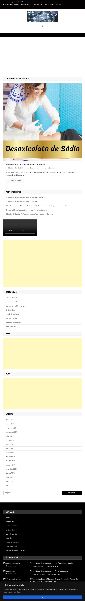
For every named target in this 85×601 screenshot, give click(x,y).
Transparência (37, 4)
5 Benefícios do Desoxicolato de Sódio (25, 164)
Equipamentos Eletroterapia (15, 306)
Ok (42, 598)
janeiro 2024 (10, 452)
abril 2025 (9, 420)
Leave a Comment (49, 168)
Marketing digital (11, 318)
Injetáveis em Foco (12, 314)
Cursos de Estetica (12, 302)
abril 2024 (9, 448)
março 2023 (10, 485)
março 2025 (10, 424)
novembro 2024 (11, 432)
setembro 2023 (11, 469)
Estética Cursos (11, 526)
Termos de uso (25, 4)
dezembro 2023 (11, 457)
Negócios (9, 538)
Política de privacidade (11, 4)
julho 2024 (9, 436)
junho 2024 (10, 440)
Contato (58, 4)
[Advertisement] (42, 58)
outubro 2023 (10, 465)
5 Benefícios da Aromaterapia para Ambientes (22, 202)
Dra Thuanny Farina (33, 168)
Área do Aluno (48, 4)
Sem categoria (11, 326)
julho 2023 (9, 477)
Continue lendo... (16, 180)
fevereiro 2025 (11, 428)
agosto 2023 (10, 473)
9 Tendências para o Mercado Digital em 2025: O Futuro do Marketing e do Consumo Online (37, 206)
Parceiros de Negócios (13, 322)
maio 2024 (9, 444)
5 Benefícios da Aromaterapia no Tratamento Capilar (24, 198)
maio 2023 (9, 481)
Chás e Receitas (11, 298)
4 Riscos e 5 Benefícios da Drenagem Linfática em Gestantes (27, 210)
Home (8, 517)
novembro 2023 (11, 461)
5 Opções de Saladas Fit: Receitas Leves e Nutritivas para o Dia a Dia (29, 214)
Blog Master (10, 522)
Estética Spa (10, 310)
